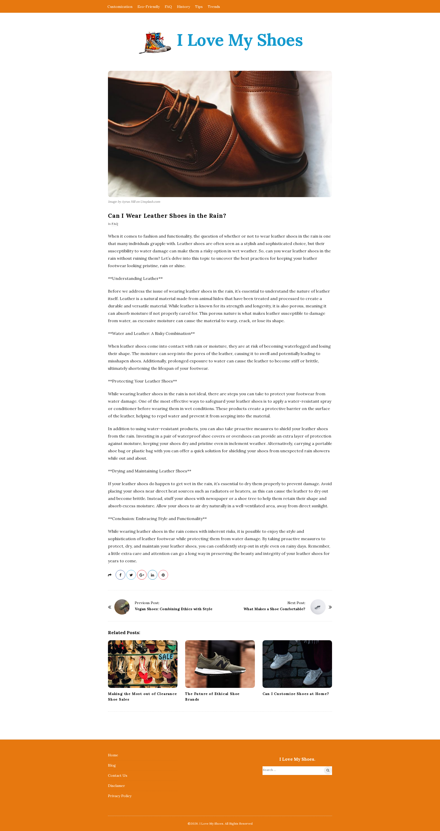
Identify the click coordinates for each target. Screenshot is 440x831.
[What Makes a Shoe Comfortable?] (318, 607)
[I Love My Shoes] (155, 41)
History (183, 6)
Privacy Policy (119, 796)
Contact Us (117, 775)
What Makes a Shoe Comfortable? (274, 609)
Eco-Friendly (149, 6)
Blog (112, 765)
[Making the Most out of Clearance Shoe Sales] (142, 664)
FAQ (168, 6)
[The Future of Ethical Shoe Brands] (220, 664)
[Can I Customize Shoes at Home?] (297, 664)
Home (113, 755)
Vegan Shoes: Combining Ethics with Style (173, 609)
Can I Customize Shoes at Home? (296, 693)
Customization (119, 6)
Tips (199, 6)
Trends (214, 6)
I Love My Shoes (240, 39)
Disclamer (116, 785)
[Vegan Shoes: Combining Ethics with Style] (122, 607)
